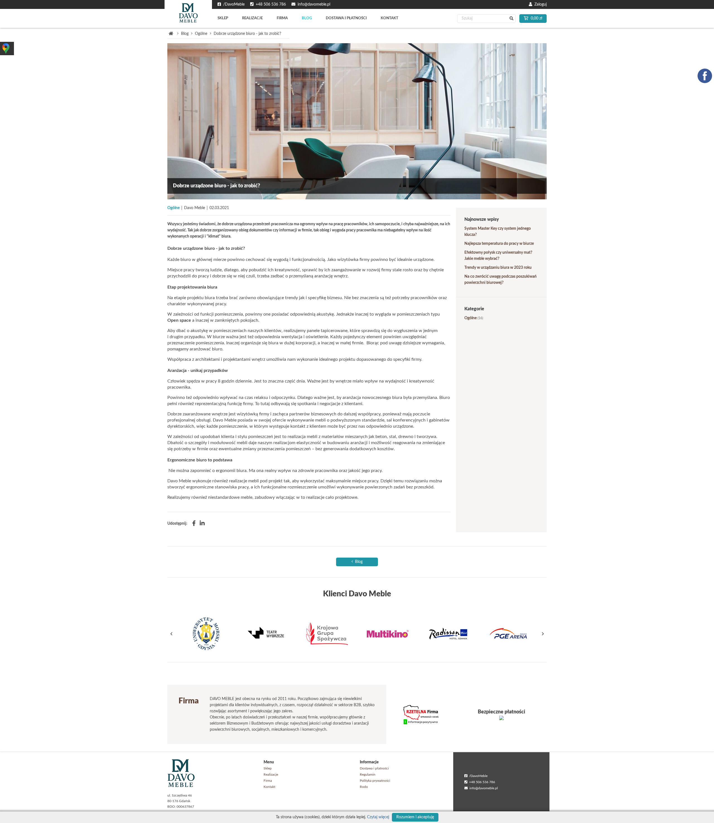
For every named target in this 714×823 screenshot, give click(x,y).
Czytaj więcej (378, 817)
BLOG (307, 18)
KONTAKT (389, 18)
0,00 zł (536, 18)
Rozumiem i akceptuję (415, 817)
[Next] (542, 634)
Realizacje (271, 774)
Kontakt (269, 786)
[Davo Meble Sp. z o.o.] (188, 14)
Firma (268, 780)
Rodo (364, 786)
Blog (185, 34)
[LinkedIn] (202, 524)
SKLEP (223, 18)
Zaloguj (539, 4)
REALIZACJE (252, 18)
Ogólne (201, 34)
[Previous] (171, 634)
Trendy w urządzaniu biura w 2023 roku (498, 268)
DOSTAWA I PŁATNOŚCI (346, 18)
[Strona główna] (171, 34)
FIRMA (282, 18)
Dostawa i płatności (374, 768)
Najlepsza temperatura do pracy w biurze (499, 244)
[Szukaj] (511, 18)
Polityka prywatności (375, 780)
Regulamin (367, 774)
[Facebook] (194, 524)
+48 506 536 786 (481, 782)
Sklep (268, 768)
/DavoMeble (477, 776)
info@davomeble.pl (483, 788)
